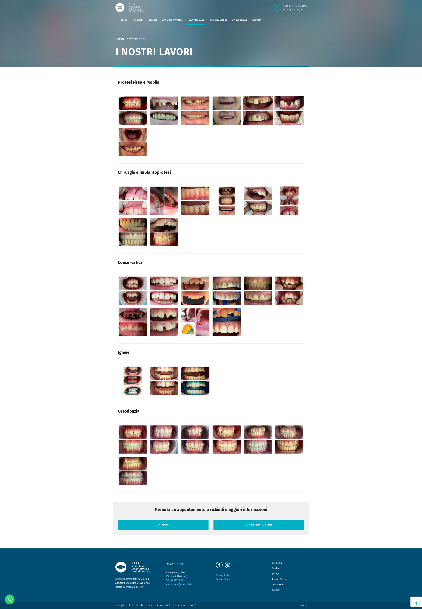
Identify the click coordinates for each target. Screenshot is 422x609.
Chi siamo (138, 20)
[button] (10, 599)
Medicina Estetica (172, 20)
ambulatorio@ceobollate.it (180, 584)
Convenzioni (239, 20)
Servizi (153, 20)
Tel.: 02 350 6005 (174, 580)
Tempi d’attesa (218, 20)
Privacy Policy (223, 575)
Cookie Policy (223, 579)
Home (124, 20)
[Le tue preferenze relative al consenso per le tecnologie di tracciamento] (416, 603)
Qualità (275, 568)
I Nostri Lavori (196, 20)
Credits (303, 605)
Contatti (257, 20)
